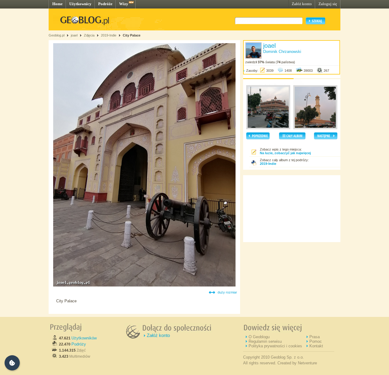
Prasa (314, 337)
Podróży (78, 344)
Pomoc (315, 341)
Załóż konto (302, 4)
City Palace (131, 35)
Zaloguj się (327, 4)
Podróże (105, 4)
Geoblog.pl (56, 35)
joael (74, 35)
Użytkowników (84, 338)
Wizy (123, 4)
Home (57, 4)
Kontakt (316, 346)
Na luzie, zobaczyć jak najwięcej (285, 153)
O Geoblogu (259, 337)
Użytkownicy (80, 4)
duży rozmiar (227, 292)
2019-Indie (108, 35)
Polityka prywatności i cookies (275, 346)
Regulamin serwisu (265, 341)
